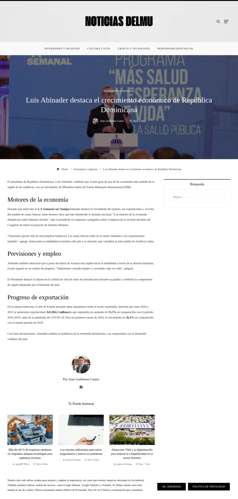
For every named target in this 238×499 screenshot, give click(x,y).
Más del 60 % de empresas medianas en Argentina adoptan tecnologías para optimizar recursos (30, 454)
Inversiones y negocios (119, 91)
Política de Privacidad (209, 486)
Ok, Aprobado (171, 486)
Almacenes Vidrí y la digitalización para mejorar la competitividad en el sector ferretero (132, 454)
